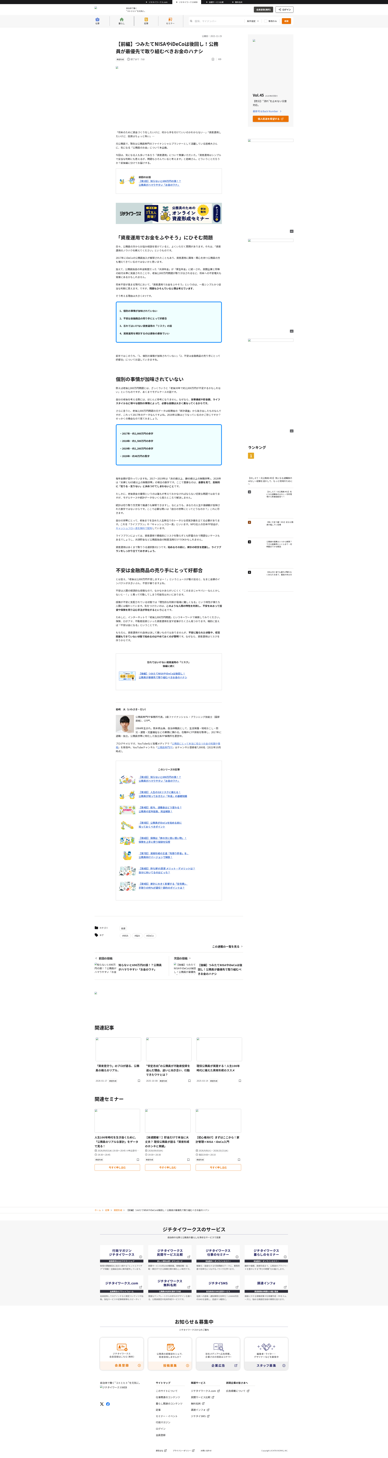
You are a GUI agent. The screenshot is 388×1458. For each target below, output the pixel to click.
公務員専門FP (164, 747)
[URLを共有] (220, 59)
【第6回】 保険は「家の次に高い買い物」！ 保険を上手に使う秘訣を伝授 (163, 840)
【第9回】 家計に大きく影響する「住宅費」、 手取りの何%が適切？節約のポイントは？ (163, 885)
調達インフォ (198, 1410)
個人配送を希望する (269, 119)
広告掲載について (236, 1391)
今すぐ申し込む (117, 1167)
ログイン (286, 9)
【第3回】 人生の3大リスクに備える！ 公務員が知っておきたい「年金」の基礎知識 (163, 794)
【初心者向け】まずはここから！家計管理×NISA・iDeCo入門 (217, 1139)
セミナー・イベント (167, 1416)
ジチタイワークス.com (158, 2)
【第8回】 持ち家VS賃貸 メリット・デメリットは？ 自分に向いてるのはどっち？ (167, 870)
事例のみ (272, 21)
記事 (107, 1210)
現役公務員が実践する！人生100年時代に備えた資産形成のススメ (218, 1068)
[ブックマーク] (213, 59)
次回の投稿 (180, 958)
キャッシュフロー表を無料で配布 (134, 528)
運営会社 (159, 1450)
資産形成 (118, 1210)
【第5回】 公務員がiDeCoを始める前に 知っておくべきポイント (160, 824)
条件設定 (251, 21)
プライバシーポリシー (182, 1450)
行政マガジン (163, 1422)
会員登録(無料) (263, 9)
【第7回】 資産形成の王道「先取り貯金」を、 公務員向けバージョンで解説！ (164, 855)
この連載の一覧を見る (225, 946)
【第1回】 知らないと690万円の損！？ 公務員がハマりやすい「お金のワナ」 (160, 183)
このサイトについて (167, 1391)
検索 (286, 21)
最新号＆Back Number (265, 111)
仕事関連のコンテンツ (168, 1397)
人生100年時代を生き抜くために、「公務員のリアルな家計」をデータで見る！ (116, 1141)
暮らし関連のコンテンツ (169, 1403)
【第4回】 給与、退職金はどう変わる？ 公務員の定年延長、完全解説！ (160, 809)
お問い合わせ (206, 1450)
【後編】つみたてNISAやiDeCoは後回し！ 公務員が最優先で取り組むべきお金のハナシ (163, 675)
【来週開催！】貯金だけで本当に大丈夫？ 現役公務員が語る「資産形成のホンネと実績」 (167, 1141)
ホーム (98, 1210)
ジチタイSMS (198, 1416)
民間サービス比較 (216, 2)
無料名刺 (238, 2)
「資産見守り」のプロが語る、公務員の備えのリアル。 (117, 1068)
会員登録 (161, 1435)
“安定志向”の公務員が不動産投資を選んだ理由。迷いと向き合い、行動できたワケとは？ (168, 1070)
